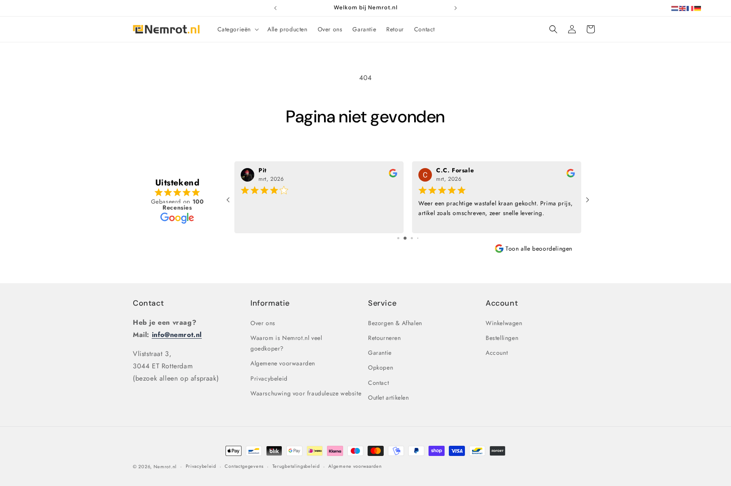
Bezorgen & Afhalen (395, 322)
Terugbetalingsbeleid (296, 466)
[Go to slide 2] (405, 238)
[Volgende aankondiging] (455, 8)
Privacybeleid (269, 378)
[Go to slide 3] (412, 238)
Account (497, 352)
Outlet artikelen (388, 397)
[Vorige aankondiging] (275, 8)
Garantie (380, 352)
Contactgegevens (244, 466)
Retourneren (384, 338)
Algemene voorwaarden (282, 363)
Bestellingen (502, 338)
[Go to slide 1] (398, 238)
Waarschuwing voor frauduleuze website (305, 393)
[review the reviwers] (393, 175)
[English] (683, 8)
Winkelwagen (504, 322)
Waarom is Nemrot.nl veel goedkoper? (286, 343)
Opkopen (380, 367)
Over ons (262, 322)
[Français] (690, 8)
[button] (237, 29)
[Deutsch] (698, 8)
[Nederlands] (675, 8)
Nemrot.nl (165, 466)
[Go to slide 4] (417, 238)
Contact (148, 303)
